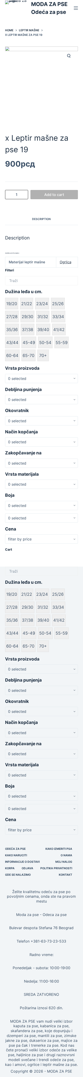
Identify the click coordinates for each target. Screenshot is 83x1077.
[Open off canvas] (76, 8)
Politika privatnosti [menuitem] (56, 868)
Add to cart (54, 194)
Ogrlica (65, 262)
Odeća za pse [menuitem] (15, 848)
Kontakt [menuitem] (65, 874)
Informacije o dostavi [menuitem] (22, 861)
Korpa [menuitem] (10, 868)
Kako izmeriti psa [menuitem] (58, 848)
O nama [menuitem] (66, 855)
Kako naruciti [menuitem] (16, 855)
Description (41, 219)
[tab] (41, 219)
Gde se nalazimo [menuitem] (18, 874)
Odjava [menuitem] (27, 868)
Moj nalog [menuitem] (63, 861)
